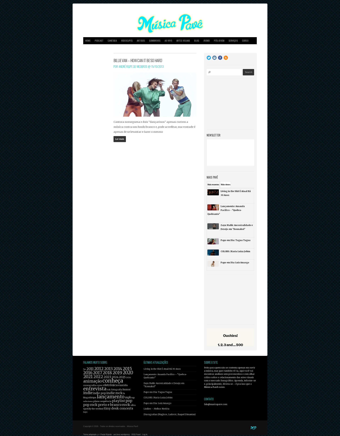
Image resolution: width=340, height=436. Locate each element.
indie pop (99, 393)
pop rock (90, 405)
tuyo (85, 412)
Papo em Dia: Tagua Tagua (158, 392)
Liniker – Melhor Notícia (156, 409)
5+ (84, 369)
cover (100, 385)
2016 (87, 372)
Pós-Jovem (219, 40)
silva (133, 405)
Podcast (99, 40)
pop (129, 400)
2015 (127, 368)
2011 (90, 369)
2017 (97, 372)
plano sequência (102, 401)
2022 (98, 376)
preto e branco (110, 405)
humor (127, 389)
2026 (128, 377)
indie (87, 393)
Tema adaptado (90, 434)
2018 (107, 372)
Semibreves (154, 40)
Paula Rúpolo (106, 434)
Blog (196, 40)
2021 (88, 376)
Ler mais (119, 139)
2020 (128, 372)
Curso (245, 40)
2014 (117, 368)
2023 (107, 377)
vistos (225, 184)
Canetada (112, 40)
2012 (99, 368)
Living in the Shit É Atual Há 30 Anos (162, 369)
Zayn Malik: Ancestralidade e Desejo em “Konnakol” (164, 385)
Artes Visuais (183, 40)
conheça (112, 380)
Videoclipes (127, 40)
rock (126, 405)
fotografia (116, 389)
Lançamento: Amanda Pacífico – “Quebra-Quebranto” (165, 376)
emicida (123, 385)
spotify (87, 408)
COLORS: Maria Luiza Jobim (158, 397)
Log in (144, 434)
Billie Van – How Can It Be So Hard (138, 60)
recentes (213, 184)
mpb (128, 397)
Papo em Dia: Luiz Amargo (157, 403)
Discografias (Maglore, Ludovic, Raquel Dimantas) (170, 414)
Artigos (141, 40)
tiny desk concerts (118, 408)
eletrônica (110, 385)
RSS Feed (136, 434)
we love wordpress (122, 434)
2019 (117, 372)
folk (109, 389)
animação (92, 381)
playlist (118, 401)
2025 (122, 377)
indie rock (114, 393)
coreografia (89, 385)
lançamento (110, 397)
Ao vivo (168, 40)
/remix (206, 40)
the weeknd (97, 409)
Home (87, 40)
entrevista (94, 389)
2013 (108, 368)
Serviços (233, 40)
